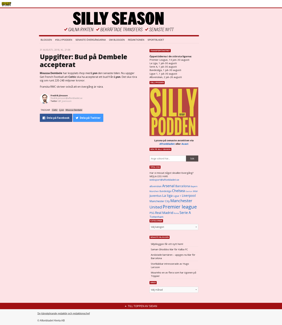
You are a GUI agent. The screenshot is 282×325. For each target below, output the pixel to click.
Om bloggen (117, 40)
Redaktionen (136, 40)
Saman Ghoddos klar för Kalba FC (169, 249)
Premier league (180, 206)
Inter (195, 191)
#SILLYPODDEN (63, 40)
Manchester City (159, 201)
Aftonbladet (167, 143)
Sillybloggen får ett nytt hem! (167, 244)
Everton (189, 191)
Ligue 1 (177, 195)
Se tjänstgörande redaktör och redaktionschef (63, 313)
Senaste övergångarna (90, 40)
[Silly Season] (119, 21)
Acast (184, 143)
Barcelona (182, 186)
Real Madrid (164, 212)
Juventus (155, 196)
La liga (167, 195)
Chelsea (178, 190)
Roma (176, 213)
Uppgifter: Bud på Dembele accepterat (83, 60)
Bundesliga (165, 191)
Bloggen (46, 40)
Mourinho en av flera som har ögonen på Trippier (173, 274)
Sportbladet (156, 40)
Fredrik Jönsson (59, 95)
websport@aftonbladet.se (164, 179)
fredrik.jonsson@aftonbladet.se (66, 98)
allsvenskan (155, 186)
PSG (151, 213)
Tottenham (156, 217)
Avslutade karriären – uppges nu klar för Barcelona (173, 256)
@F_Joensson (64, 101)
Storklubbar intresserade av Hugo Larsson (170, 265)
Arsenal (168, 185)
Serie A (185, 212)
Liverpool (189, 195)
